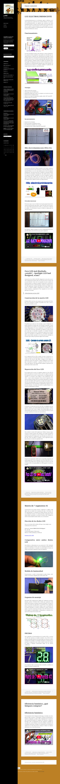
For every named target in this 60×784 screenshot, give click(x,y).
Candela (50, 752)
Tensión (33, 260)
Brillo (42, 258)
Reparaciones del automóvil (8, 76)
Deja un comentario (41, 260)
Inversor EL (33, 259)
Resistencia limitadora (38, 693)
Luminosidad (37, 259)
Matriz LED (49, 493)
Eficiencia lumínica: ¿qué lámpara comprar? (36, 704)
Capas (45, 258)
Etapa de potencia (31, 753)
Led (37, 753)
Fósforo (51, 258)
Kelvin (35, 753)
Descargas (5, 26)
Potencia (47, 753)
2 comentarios (28, 495)
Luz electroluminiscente (44, 259)
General (5, 71)
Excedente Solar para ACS (8, 102)
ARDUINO (5, 63)
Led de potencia (36, 493)
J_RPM (5, 15)
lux (37, 692)
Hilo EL (30, 259)
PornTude (5, 113)
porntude (5, 125)
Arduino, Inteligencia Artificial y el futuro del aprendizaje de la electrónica (9, 90)
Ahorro (47, 752)
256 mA (46, 492)
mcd (46, 692)
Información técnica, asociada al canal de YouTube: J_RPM (34, 762)
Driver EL (47, 258)
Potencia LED (32, 494)
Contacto (5, 25)
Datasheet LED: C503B (29, 535)
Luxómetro (45, 493)
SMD (45, 494)
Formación (5, 67)
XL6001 (48, 494)
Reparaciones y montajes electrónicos (37, 492)
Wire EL (35, 260)
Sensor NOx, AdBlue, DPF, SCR (9, 105)
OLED (49, 259)
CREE (29, 493)
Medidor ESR (6, 73)
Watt (35, 754)
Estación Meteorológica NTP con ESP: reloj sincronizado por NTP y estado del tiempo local (9, 98)
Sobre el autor (6, 23)
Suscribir (5, 48)
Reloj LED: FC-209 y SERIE (8, 75)
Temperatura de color (28, 754)
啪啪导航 (5, 128)
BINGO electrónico (7, 65)
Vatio (33, 754)
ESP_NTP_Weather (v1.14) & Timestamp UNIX (9, 126)
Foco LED (31, 493)
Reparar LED (42, 494)
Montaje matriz (31, 693)
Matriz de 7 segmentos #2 (36, 506)
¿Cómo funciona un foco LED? (32, 293)
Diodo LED (30, 692)
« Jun (6, 155)
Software (5, 82)
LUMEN (39, 753)
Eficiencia (26, 753)
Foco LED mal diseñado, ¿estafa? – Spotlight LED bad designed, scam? (38, 273)
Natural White (27, 494)
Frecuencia (26, 259)
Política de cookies (41, 771)
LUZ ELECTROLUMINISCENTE (38, 16)
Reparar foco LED (37, 494)
